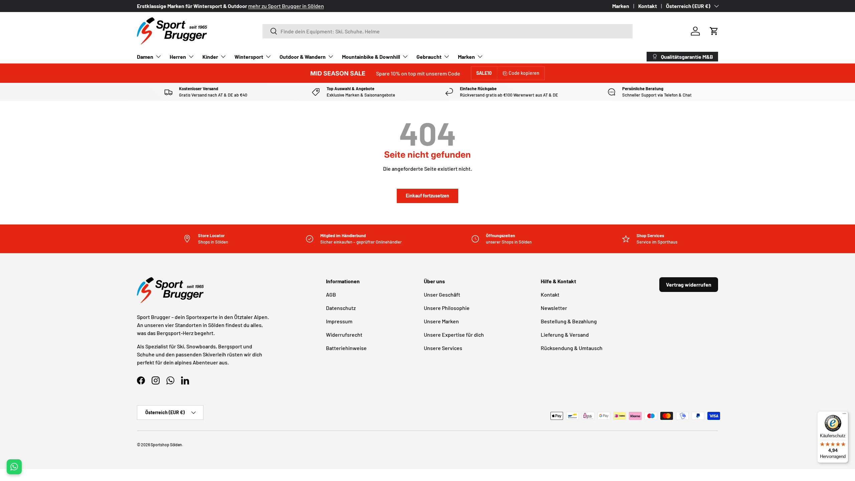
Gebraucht (429, 56)
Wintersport (248, 56)
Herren (178, 56)
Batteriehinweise (346, 348)
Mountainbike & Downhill (371, 56)
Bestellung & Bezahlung (569, 321)
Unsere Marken (441, 321)
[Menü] (844, 415)
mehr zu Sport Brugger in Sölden (286, 6)
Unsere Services (443, 348)
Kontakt (647, 6)
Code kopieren (524, 73)
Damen (145, 56)
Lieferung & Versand (565, 334)
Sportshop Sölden (166, 444)
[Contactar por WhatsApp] (14, 466)
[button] (714, 31)
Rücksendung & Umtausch (572, 348)
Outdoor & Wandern (303, 56)
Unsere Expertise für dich (454, 334)
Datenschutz (341, 308)
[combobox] (448, 31)
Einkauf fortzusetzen (427, 195)
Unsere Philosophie (447, 308)
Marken (620, 6)
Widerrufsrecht (344, 334)
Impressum (339, 321)
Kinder (210, 56)
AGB (331, 294)
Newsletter (554, 308)
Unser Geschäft (442, 294)
